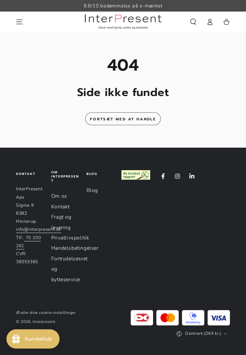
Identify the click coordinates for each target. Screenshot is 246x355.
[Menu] (19, 22)
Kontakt (60, 206)
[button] (193, 22)
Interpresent (44, 321)
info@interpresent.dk (38, 229)
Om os (59, 196)
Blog (92, 190)
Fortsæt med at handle (123, 119)
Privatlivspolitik (70, 237)
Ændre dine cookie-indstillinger (46, 312)
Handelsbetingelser (75, 248)
